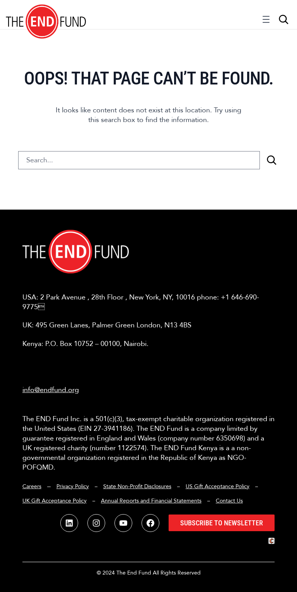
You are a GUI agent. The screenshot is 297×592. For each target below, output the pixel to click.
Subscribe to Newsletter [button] (221, 523)
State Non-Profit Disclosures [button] (137, 486)
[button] (46, 14)
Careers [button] (31, 486)
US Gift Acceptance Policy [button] (217, 486)
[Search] (271, 160)
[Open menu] (266, 21)
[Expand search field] (283, 19)
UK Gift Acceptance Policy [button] (54, 500)
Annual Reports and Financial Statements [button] (151, 500)
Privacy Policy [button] (72, 486)
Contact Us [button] (229, 500)
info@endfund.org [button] (50, 390)
